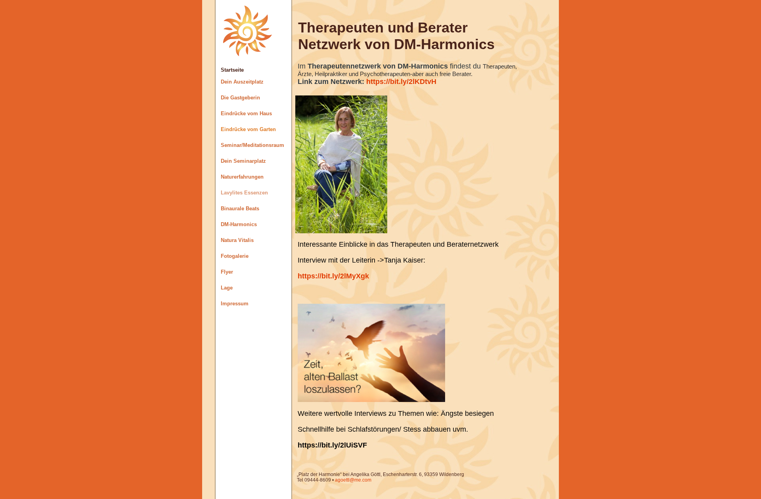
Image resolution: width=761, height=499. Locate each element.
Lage (227, 288)
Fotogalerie (235, 256)
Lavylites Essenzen (244, 193)
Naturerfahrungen (242, 177)
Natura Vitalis (237, 240)
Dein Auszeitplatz (242, 82)
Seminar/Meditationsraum (252, 145)
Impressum (235, 304)
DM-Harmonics (239, 224)
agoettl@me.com (353, 480)
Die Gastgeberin (240, 98)
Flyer (227, 272)
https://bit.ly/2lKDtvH (401, 82)
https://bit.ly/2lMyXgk (333, 276)
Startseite (232, 70)
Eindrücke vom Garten (248, 129)
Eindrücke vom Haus (246, 113)
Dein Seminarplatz (243, 161)
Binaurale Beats (240, 208)
